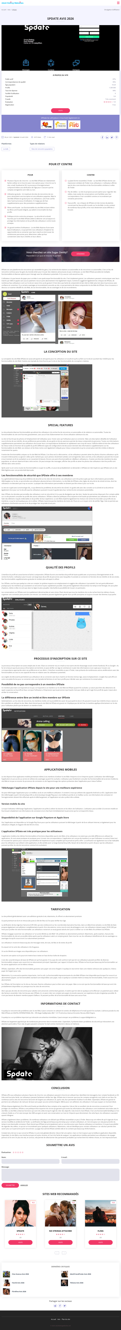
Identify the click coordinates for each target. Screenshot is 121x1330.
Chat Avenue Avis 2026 (20, 1274)
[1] (13, 1152)
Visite (60, 111)
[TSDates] (64, 1282)
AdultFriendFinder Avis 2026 (80, 1274)
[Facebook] (102, 137)
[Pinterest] (116, 137)
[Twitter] (112, 137)
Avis (58, 1319)
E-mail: (64, 1157)
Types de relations (37, 144)
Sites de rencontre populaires (42, 149)
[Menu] (118, 3)
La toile (5, 149)
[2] (16, 1152)
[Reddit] (55, 1306)
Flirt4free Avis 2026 (19, 1291)
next (64, 1252)
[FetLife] (6, 1282)
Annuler (24, 1185)
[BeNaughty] (47, 124)
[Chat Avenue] (6, 1274)
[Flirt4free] (6, 1291)
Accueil (53, 1319)
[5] (23, 1152)
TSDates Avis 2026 (76, 1283)
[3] (18, 1152)
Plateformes (6, 144)
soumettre (10, 1185)
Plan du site (66, 1319)
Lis (20, 1237)
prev (57, 1252)
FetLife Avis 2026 (18, 1283)
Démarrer (81, 254)
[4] (20, 1152)
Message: (5, 1167)
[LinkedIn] (107, 137)
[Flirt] (74, 124)
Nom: (4, 1157)
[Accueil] (13, 3)
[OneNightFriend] (60, 124)
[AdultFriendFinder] (64, 1274)
